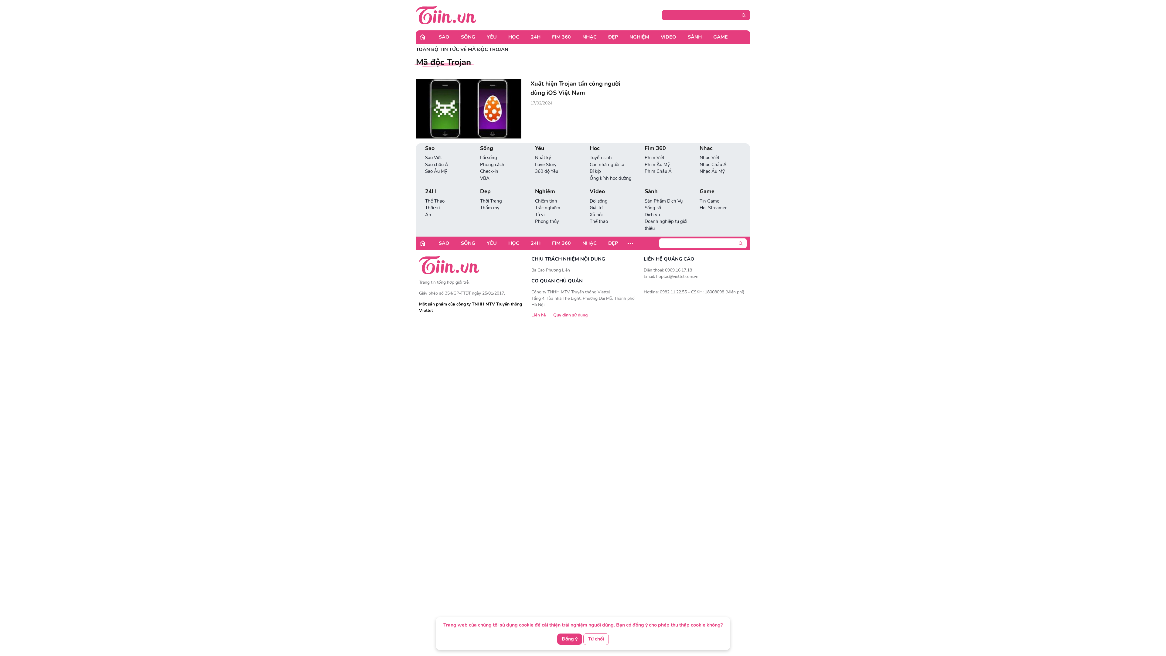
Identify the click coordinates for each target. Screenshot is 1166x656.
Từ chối (596, 639)
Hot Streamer (713, 208)
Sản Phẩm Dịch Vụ (664, 201)
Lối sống (488, 158)
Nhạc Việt (709, 158)
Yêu (492, 37)
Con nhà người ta (607, 165)
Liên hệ (538, 315)
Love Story (546, 165)
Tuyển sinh (601, 158)
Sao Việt (433, 158)
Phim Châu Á (658, 171)
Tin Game (709, 201)
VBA (484, 178)
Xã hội (596, 215)
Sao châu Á (436, 165)
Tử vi (539, 215)
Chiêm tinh (546, 201)
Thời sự (432, 208)
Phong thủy (547, 221)
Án (428, 215)
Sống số (653, 208)
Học (513, 37)
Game (720, 37)
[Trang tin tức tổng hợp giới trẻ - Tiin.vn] (446, 15)
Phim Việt (654, 158)
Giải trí (596, 208)
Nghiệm (639, 37)
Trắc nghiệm (547, 208)
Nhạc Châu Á (713, 165)
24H (535, 37)
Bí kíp (595, 171)
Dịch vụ (652, 215)
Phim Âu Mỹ (657, 165)
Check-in (489, 171)
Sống (468, 37)
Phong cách (492, 165)
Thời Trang (491, 201)
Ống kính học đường (611, 178)
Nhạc (589, 37)
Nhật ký (543, 158)
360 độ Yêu (546, 171)
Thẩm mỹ (489, 208)
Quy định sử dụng (570, 315)
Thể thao (599, 221)
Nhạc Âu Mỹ (712, 171)
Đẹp (613, 37)
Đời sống (599, 201)
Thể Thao (435, 201)
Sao (444, 37)
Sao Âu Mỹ (436, 171)
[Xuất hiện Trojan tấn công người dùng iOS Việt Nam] (468, 108)
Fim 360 (561, 37)
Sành (695, 37)
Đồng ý (570, 639)
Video (668, 37)
